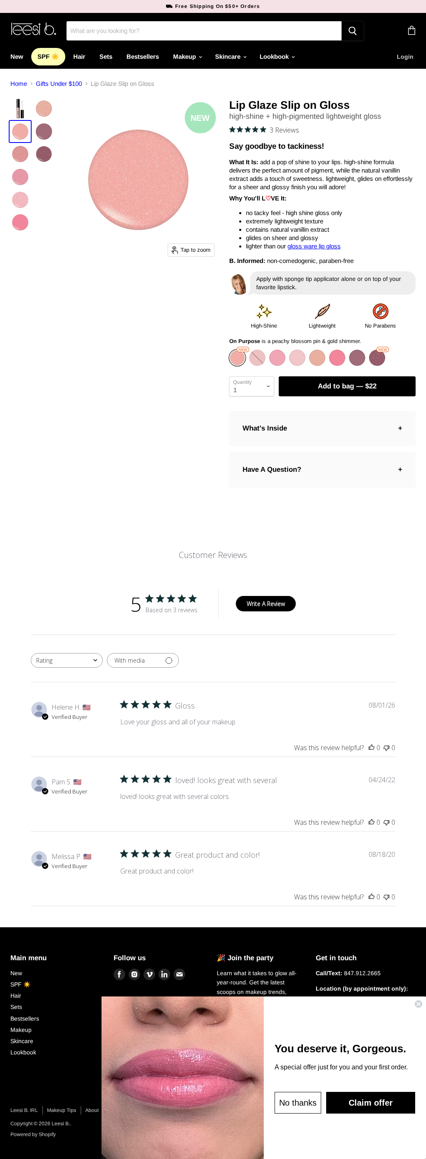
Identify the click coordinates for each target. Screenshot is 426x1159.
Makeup (185, 56)
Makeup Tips (61, 1110)
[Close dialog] (418, 1004)
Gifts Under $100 (59, 83)
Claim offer (371, 1102)
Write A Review (266, 604)
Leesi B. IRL (24, 1110)
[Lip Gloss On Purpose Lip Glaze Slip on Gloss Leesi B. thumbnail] (20, 131)
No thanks (298, 1102)
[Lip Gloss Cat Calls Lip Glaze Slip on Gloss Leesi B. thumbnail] (20, 199)
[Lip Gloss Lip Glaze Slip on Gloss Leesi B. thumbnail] (20, 108)
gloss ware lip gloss (314, 246)
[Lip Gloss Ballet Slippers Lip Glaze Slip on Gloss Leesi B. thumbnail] (20, 154)
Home (18, 83)
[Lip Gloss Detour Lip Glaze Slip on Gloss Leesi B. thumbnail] (43, 131)
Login (405, 56)
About (92, 1110)
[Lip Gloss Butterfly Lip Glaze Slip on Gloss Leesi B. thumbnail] (20, 177)
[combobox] (67, 660)
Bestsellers (142, 56)
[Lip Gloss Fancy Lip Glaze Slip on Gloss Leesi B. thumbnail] (20, 222)
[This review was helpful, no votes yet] (371, 747)
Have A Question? (272, 469)
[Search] (353, 30)
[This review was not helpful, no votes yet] (386, 747)
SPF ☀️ (48, 56)
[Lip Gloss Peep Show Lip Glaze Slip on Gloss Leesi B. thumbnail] (43, 108)
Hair (79, 56)
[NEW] (238, 363)
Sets (105, 56)
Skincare (228, 56)
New (16, 56)
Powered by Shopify (33, 1134)
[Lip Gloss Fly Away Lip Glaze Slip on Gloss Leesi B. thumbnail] (43, 154)
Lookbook (275, 56)
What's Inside (265, 428)
